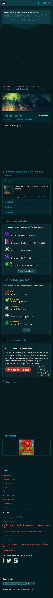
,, (10, 255)
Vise (26, 330)
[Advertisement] (26, 53)
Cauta (31, 583)
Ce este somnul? (8, 521)
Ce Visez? (44, 3)
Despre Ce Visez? (8, 499)
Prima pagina (7, 475)
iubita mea (14, 322)
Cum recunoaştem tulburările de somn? (16, 517)
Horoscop (5, 487)
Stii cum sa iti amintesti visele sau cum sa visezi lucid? (21, 532)
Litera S (34, 86)
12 (11, 263)
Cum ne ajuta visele (9, 551)
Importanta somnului (10, 540)
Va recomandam (8, 495)
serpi (12, 314)
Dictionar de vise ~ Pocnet (40, 197)
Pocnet (7, 181)
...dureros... (14, 307)
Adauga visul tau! (19, 369)
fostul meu (14, 299)
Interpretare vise (8, 483)
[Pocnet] (9, 190)
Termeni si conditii (9, 503)
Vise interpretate (26, 271)
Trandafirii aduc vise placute (12, 536)
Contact (5, 507)
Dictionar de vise (21, 86)
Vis (11, 292)
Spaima (8, 207)
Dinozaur (8, 202)
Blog (4, 491)
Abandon (8, 212)
